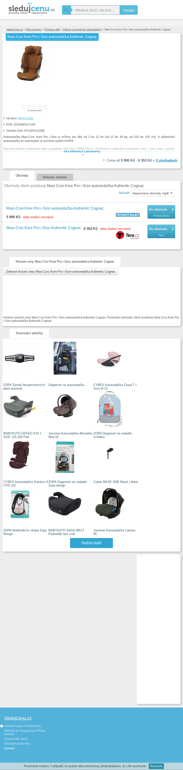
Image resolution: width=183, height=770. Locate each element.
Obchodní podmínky (17, 743)
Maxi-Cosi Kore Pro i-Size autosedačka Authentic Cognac (55, 208)
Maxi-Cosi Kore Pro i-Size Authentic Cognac (43, 228)
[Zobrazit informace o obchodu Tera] (128, 235)
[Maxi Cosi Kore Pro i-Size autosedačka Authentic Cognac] (29, 82)
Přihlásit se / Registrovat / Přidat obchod (24, 732)
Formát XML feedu (16, 739)
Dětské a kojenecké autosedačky (82, 29)
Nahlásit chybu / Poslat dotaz (22, 726)
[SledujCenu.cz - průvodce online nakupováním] (31, 9)
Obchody (22, 175)
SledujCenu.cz (14, 29)
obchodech (166, 160)
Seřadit (124, 193)
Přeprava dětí (52, 29)
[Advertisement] (156, 627)
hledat (128, 10)
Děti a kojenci (33, 29)
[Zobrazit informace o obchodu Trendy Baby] (128, 215)
